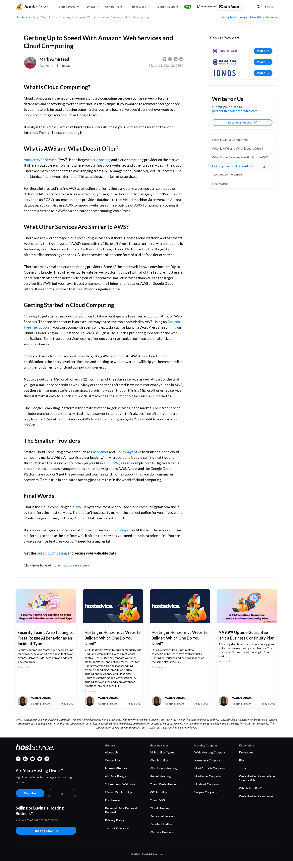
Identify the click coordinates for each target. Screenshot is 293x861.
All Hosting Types (162, 752)
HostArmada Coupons (209, 768)
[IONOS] (224, 73)
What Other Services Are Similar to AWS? (240, 157)
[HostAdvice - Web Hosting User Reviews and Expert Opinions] (32, 6)
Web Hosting (159, 760)
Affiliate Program (117, 776)
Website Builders (161, 832)
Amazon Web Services (41, 159)
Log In (62, 793)
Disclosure (112, 800)
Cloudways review (74, 565)
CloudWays (124, 452)
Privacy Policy (115, 820)
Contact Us (113, 760)
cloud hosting (100, 159)
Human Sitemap (116, 768)
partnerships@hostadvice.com (235, 111)
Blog (242, 760)
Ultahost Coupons (206, 784)
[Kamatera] (224, 62)
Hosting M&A (43, 830)
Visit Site (263, 50)
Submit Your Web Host (121, 784)
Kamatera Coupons (207, 760)
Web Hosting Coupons (210, 752)
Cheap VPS (157, 800)
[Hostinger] (224, 51)
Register (30, 793)
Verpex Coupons (205, 792)
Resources (139, 6)
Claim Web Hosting (118, 792)
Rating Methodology (234, 17)
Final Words (220, 183)
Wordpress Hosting (163, 768)
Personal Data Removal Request (121, 810)
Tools (243, 768)
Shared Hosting (160, 776)
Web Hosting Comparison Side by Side (257, 778)
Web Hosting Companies (256, 796)
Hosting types (65, 6)
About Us (111, 752)
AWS (79, 507)
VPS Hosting (158, 792)
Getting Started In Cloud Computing (238, 166)
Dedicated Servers (162, 816)
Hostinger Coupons (207, 776)
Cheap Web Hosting (164, 784)
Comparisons (114, 6)
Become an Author (240, 122)
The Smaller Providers (227, 175)
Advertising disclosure (263, 17)
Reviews (90, 6)
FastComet (99, 452)
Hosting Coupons (172, 6)
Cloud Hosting (160, 808)
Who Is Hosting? (250, 788)
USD (269, 6)
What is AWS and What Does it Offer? (238, 148)
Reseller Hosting (161, 824)
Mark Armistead (54, 59)
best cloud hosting (52, 553)
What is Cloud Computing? (230, 139)
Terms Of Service (117, 828)
